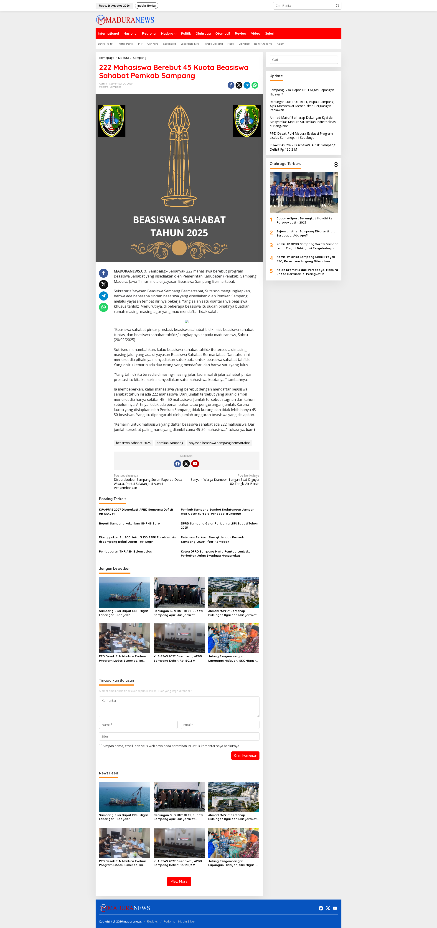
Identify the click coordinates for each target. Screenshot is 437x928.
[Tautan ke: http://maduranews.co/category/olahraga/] (336, 164)
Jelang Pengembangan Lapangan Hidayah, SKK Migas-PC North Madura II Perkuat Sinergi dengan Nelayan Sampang (232, 658)
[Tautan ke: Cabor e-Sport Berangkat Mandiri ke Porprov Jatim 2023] (304, 192)
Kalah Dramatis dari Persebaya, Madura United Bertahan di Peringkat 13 (307, 272)
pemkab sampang (170, 443)
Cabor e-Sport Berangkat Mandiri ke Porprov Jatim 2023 (304, 220)
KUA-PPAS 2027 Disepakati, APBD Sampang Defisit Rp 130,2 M (136, 511)
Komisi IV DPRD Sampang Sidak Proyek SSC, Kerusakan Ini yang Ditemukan (306, 259)
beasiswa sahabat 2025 (133, 443)
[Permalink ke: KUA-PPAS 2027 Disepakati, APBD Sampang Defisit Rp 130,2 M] (179, 637)
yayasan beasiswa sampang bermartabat (219, 443)
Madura (104, 86)
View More (179, 881)
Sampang (116, 86)
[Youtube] (195, 463)
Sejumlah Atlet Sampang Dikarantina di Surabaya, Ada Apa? (306, 233)
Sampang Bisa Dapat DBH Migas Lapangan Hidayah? (123, 613)
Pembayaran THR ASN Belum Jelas (125, 551)
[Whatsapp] (255, 85)
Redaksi (152, 921)
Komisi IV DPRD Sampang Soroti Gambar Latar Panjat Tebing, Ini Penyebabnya (307, 246)
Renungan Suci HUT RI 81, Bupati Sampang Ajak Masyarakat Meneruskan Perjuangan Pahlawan (178, 613)
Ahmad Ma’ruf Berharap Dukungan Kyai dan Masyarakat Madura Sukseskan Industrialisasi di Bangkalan (233, 613)
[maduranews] (125, 19)
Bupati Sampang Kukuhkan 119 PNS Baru (129, 523)
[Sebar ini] (231, 85)
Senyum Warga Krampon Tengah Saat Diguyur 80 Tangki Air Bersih (225, 479)
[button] (337, 6)
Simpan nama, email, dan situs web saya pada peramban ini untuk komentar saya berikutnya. (171, 746)
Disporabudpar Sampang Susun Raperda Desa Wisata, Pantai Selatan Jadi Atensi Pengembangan (148, 481)
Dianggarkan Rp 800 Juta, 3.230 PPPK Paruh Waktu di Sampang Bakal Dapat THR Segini (137, 539)
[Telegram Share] (247, 85)
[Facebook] (177, 463)
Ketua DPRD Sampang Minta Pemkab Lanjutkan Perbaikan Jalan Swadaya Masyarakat (216, 553)
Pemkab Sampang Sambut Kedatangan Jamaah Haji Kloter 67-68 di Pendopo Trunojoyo (217, 511)
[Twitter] (186, 463)
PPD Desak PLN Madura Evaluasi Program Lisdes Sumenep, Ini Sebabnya (123, 658)
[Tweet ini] (239, 85)
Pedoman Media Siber (179, 921)
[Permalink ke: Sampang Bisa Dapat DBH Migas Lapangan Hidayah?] (124, 592)
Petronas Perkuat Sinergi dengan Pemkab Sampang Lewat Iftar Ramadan (212, 539)
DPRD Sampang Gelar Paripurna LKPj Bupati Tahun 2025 (219, 525)
